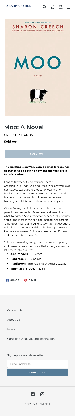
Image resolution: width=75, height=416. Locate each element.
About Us (13, 319)
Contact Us (14, 310)
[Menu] (69, 7)
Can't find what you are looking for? (31, 338)
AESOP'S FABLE (42, 404)
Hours (11, 329)
